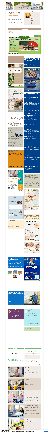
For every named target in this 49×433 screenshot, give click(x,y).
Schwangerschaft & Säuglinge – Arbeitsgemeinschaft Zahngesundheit (15, 267)
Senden (38, 364)
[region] (24, 431)
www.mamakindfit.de (14, 317)
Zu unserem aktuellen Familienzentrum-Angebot (17, 348)
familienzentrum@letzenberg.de (28, 172)
